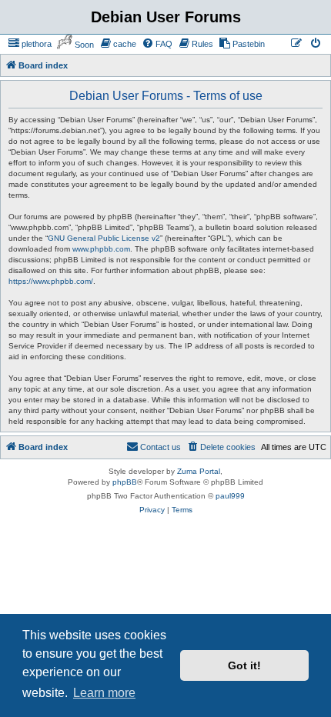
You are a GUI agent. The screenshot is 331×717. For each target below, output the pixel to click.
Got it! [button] (244, 665)
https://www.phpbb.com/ (50, 281)
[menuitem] (30, 44)
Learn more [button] (104, 692)
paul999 (230, 496)
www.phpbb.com (101, 249)
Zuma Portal (198, 471)
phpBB (124, 482)
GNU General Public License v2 (104, 238)
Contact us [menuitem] (160, 447)
